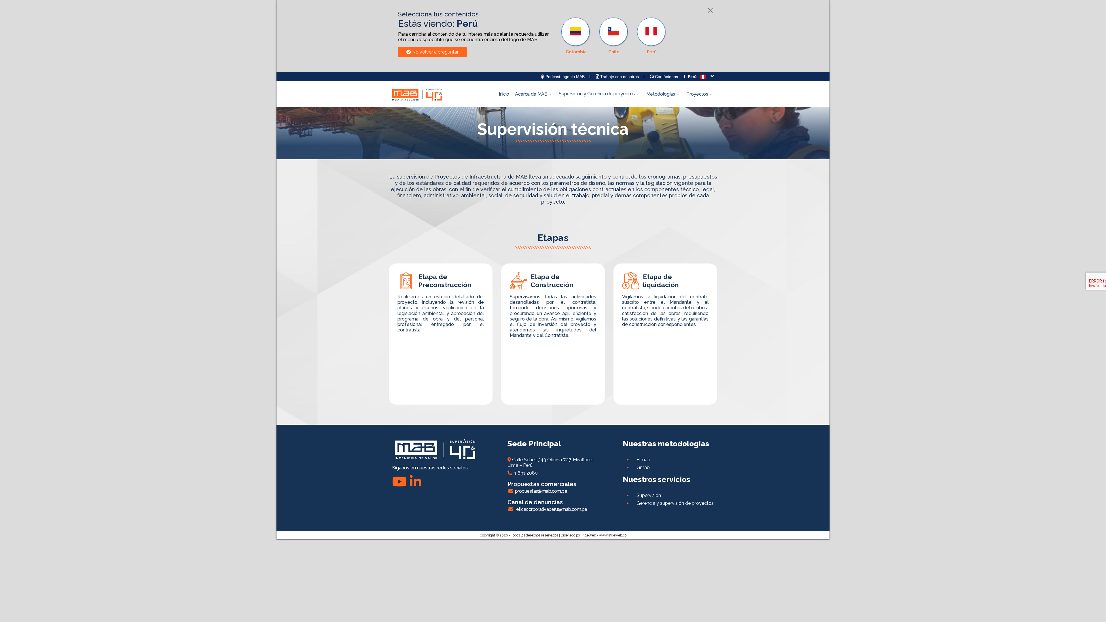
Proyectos (697, 94)
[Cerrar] (710, 10)
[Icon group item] (415, 481)
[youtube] (399, 481)
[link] (652, 36)
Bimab (643, 459)
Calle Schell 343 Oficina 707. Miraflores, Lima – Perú (550, 462)
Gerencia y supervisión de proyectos (675, 503)
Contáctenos (666, 76)
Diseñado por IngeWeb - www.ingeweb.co (593, 535)
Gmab (643, 467)
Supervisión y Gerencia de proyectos (597, 93)
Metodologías (660, 94)
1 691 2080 (525, 473)
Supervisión (649, 495)
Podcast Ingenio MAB (564, 76)
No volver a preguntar (435, 52)
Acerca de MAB (531, 94)
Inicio (504, 94)
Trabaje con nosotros (619, 76)
